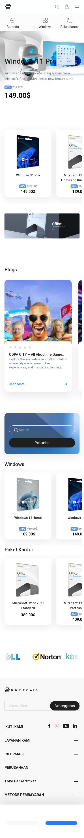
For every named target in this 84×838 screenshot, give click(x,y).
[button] (57, 6)
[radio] (10, 347)
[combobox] (44, 430)
